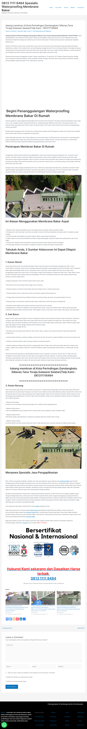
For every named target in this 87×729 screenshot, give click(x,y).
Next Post (81, 628)
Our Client (58, 7)
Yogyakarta (53, 725)
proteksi (37, 506)
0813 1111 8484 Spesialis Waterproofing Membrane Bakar (20, 6)
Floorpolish (39, 725)
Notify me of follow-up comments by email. (20, 677)
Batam (67, 721)
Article (66, 7)
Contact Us (80, 7)
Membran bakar (39, 721)
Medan (67, 725)
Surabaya (67, 716)
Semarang (53, 721)
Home (51, 7)
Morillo (3, 712)
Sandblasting (39, 716)
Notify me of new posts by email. (17, 681)
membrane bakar (64, 481)
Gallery (73, 7)
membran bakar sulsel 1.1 (24, 31)
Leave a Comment (11, 31)
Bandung (53, 716)
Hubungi (25, 523)
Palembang (80, 712)
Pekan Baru (80, 725)
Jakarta (53, 712)
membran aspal (30, 512)
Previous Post (7, 628)
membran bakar (30, 516)
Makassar (80, 716)
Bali (67, 712)
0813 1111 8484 (43, 578)
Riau (80, 721)
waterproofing (34, 510)
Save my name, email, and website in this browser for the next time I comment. (31, 673)
